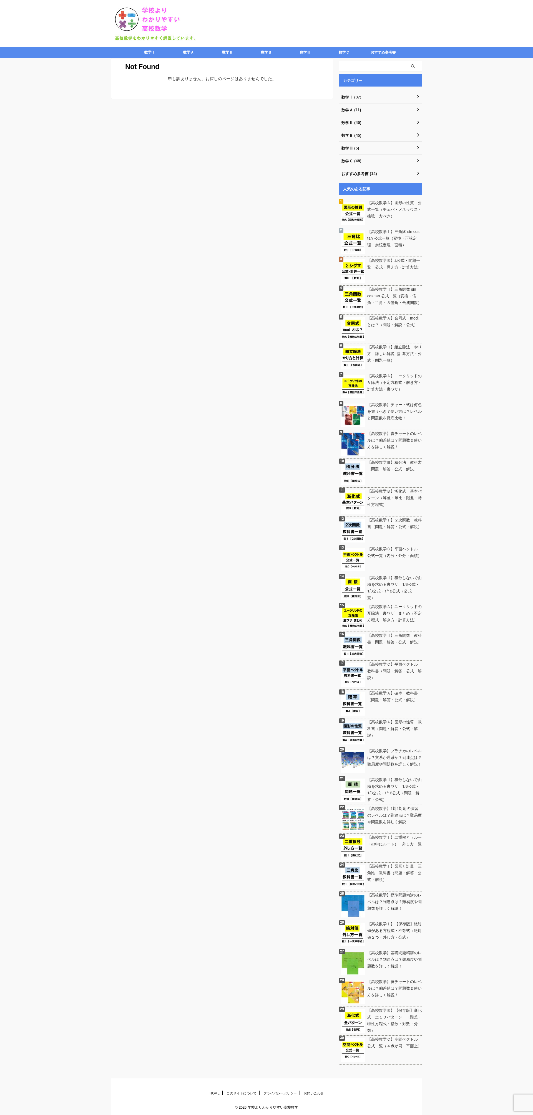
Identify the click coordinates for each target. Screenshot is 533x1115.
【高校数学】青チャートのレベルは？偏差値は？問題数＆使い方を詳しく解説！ (394, 439)
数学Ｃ (344, 52)
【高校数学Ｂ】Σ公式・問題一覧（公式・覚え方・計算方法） (394, 263)
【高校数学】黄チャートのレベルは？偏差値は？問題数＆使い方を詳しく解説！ (394, 988)
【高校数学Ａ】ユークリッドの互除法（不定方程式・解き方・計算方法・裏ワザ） (394, 382)
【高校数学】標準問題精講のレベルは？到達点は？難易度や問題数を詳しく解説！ (394, 901)
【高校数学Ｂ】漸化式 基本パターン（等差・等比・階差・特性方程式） (394, 497)
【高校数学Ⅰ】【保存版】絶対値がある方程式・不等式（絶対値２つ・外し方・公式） (394, 930)
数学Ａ (188, 52)
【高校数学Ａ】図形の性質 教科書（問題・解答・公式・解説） (394, 728)
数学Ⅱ (227, 52)
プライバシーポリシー (280, 1093)
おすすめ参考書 (383, 52)
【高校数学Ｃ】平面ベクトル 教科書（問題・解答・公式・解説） (394, 670)
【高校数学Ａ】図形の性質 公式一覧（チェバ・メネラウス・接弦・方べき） (394, 209)
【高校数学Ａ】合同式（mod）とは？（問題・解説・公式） (394, 321)
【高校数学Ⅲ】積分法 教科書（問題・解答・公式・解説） (394, 465)
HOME (215, 1093)
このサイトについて (242, 1093)
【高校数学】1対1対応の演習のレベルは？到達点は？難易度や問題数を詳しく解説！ (394, 814)
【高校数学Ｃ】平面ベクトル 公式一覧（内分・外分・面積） (394, 552)
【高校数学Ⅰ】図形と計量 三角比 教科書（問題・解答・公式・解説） (394, 872)
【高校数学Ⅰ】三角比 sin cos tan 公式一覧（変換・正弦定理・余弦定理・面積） (393, 238)
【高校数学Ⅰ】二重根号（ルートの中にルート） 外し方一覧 (394, 840)
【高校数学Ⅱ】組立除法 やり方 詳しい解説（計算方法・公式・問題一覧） (394, 353)
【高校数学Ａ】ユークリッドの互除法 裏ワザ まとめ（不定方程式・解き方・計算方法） (394, 613)
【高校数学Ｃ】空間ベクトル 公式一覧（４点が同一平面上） (394, 1042)
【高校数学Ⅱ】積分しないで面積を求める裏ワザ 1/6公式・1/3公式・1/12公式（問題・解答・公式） (394, 789)
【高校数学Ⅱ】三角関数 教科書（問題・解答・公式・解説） (394, 638)
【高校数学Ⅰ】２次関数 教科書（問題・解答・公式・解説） (394, 523)
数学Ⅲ (305, 52)
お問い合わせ (314, 1093)
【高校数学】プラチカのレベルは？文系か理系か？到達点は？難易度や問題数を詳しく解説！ (394, 757)
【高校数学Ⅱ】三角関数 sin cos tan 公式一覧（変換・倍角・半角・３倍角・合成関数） (394, 295)
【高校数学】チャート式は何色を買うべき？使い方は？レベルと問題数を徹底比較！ (394, 411)
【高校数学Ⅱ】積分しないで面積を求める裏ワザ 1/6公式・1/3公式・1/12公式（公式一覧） (394, 587)
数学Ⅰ (149, 52)
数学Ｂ (266, 52)
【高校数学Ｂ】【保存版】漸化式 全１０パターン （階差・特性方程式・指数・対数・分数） (394, 1020)
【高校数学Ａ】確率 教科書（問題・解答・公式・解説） (392, 696)
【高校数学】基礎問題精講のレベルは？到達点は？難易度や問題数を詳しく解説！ (394, 959)
